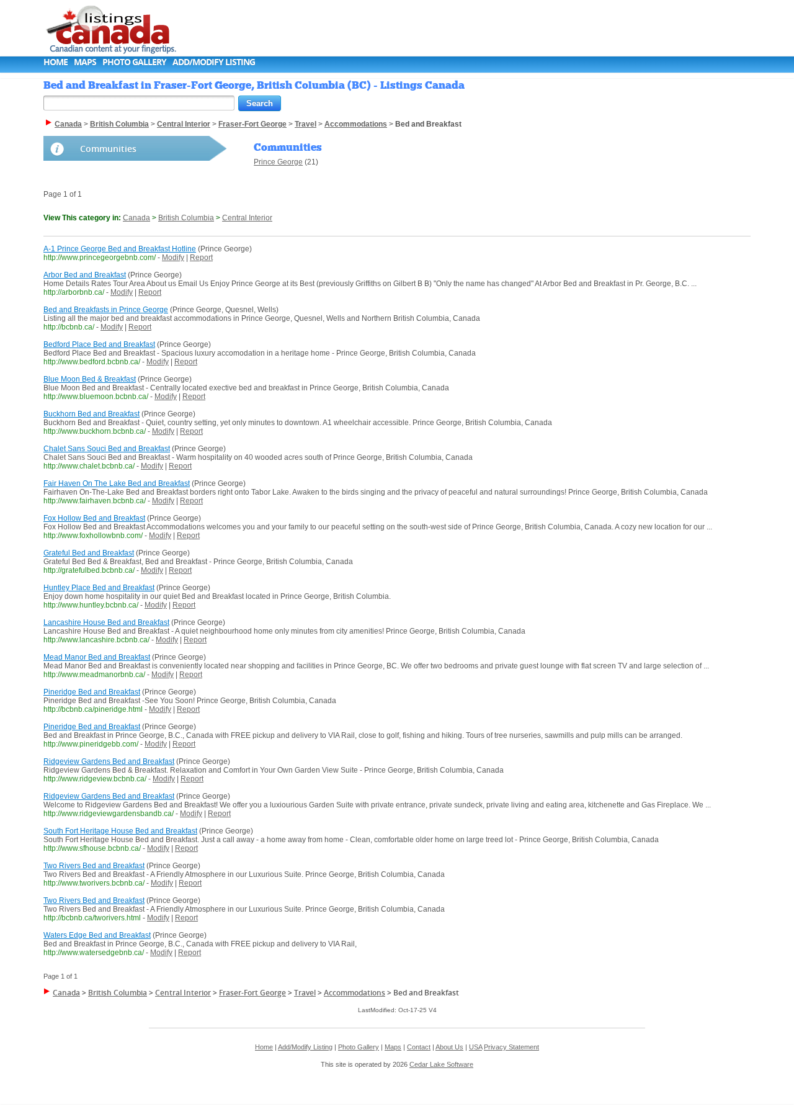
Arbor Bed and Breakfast (84, 275)
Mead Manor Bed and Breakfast (96, 657)
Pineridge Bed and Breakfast (91, 692)
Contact (418, 1047)
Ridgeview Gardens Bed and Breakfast (108, 761)
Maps (85, 62)
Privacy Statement (511, 1047)
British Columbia (186, 217)
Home (55, 62)
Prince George (278, 162)
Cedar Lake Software (441, 1064)
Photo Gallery (134, 62)
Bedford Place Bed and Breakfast (99, 344)
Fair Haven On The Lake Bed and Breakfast (116, 483)
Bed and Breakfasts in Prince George (105, 309)
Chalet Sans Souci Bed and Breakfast (106, 448)
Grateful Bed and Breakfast (88, 553)
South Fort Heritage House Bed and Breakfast (120, 831)
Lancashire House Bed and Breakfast (106, 622)
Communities (108, 149)
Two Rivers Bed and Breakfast (94, 865)
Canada (136, 217)
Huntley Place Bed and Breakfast (98, 587)
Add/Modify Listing (213, 62)
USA (475, 1047)
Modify (173, 257)
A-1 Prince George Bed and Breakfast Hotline (119, 249)
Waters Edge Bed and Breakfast (97, 935)
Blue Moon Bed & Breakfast (89, 379)
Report (201, 257)
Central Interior (247, 217)
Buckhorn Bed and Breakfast (91, 414)
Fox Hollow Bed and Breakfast (94, 518)
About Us (449, 1047)
